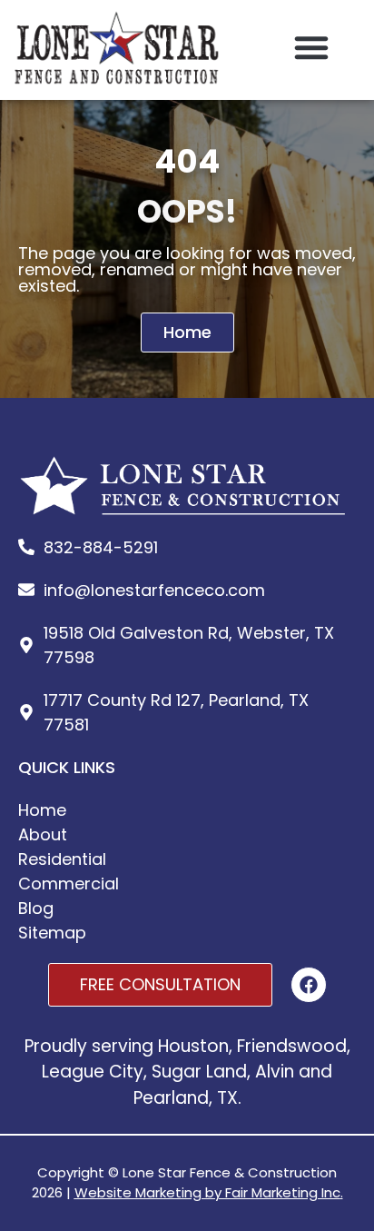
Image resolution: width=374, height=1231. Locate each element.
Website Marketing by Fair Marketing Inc (207, 1192)
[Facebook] (308, 985)
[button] (311, 47)
